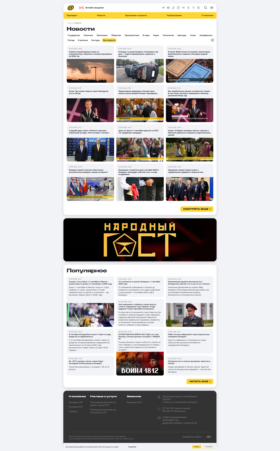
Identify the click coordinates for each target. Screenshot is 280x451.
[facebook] (193, 7)
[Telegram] (163, 7)
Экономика (102, 35)
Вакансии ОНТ (134, 402)
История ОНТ (76, 406)
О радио (73, 411)
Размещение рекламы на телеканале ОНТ (103, 411)
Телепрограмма (174, 15)
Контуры (95, 40)
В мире (146, 35)
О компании (207, 15)
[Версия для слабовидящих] (211, 7)
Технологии (168, 35)
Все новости (109, 40)
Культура (182, 35)
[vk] (183, 7)
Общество (116, 35)
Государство (74, 35)
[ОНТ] (71, 8)
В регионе (83, 40)
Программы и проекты (136, 15)
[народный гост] (140, 239)
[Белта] (207, 437)
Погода (71, 40)
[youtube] (168, 7)
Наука (156, 35)
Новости (101, 15)
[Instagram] (178, 7)
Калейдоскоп (206, 35)
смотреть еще (195, 209)
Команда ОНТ (76, 402)
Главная (70, 23)
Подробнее (132, 447)
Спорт (193, 35)
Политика (88, 35)
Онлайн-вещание (94, 7)
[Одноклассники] (188, 7)
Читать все (198, 382)
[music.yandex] (198, 7)
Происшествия (132, 35)
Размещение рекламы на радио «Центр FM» (103, 404)
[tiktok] (173, 7)
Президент (72, 15)
